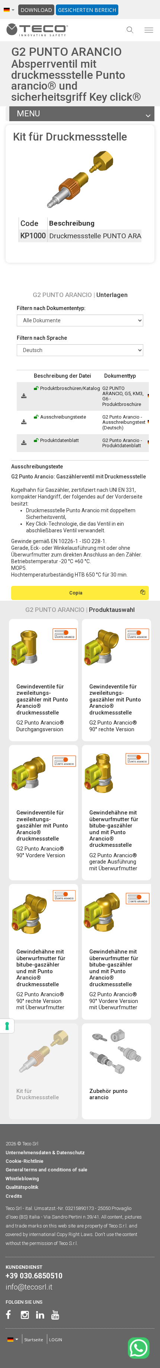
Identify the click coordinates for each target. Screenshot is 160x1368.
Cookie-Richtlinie (25, 1161)
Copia (75, 593)
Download (36, 9)
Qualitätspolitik (22, 1187)
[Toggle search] (130, 30)
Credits (14, 1196)
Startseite (33, 1339)
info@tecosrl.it (29, 1287)
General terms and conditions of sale (46, 1169)
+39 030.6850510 (34, 1276)
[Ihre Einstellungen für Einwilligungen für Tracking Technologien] (7, 1026)
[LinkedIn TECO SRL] (38, 1315)
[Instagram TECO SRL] (23, 1315)
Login (55, 1339)
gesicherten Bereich (87, 9)
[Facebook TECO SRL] (8, 1315)
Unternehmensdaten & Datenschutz (45, 1152)
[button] (20, 376)
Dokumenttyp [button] (120, 376)
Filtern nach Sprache (42, 338)
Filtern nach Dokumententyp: (51, 308)
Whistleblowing (22, 1178)
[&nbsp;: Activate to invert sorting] (24, 376)
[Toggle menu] (148, 30)
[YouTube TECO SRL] (53, 1315)
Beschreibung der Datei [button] (62, 376)
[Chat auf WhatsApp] (139, 1348)
